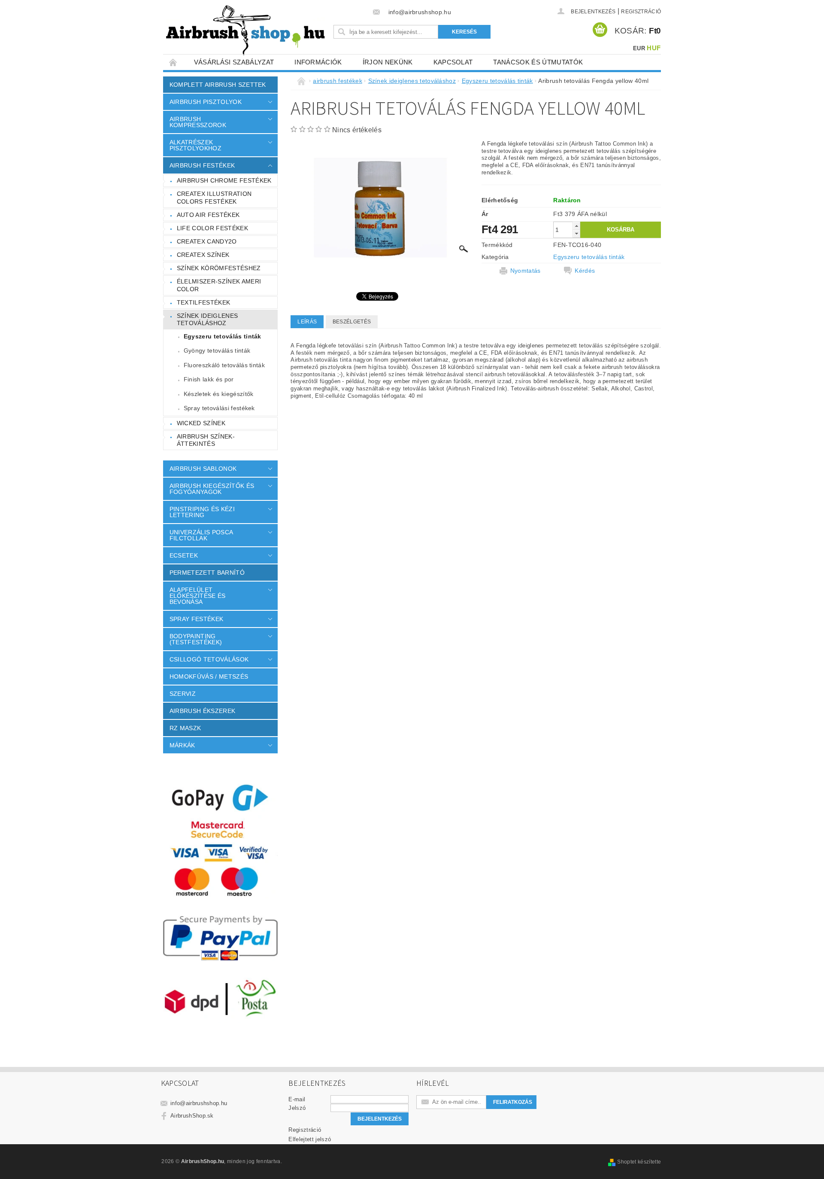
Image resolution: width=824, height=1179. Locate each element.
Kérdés (585, 270)
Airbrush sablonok (203, 468)
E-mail (296, 1099)
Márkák (182, 745)
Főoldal (173, 62)
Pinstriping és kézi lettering (202, 512)
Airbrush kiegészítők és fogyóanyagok (212, 488)
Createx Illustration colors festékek (214, 197)
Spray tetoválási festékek (219, 408)
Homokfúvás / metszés (209, 676)
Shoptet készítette (639, 1162)
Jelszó (297, 1108)
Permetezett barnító (207, 572)
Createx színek (203, 254)
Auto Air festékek (208, 214)
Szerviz (183, 693)
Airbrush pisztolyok (206, 101)
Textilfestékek (203, 302)
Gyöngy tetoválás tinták (217, 350)
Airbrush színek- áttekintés (206, 440)
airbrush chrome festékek (224, 180)
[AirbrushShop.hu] (245, 30)
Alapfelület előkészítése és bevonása (198, 595)
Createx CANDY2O (207, 241)
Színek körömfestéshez (219, 268)
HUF (653, 48)
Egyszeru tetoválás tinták (222, 336)
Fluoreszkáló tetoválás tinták (224, 365)
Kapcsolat (453, 62)
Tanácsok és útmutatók (538, 62)
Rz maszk (185, 728)
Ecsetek (184, 555)
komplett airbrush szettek (218, 84)
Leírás (307, 322)
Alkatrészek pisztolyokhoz (195, 145)
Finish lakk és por (209, 379)
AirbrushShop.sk (192, 1115)
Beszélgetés (352, 322)
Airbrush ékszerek (202, 710)
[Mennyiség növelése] (576, 226)
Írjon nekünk (388, 62)
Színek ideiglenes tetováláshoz (207, 319)
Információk (318, 62)
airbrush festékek (202, 165)
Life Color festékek (212, 228)
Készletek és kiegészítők (219, 393)
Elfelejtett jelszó (309, 1139)
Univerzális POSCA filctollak (201, 535)
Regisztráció (641, 12)
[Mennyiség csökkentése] (576, 233)
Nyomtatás (525, 270)
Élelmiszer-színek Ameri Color (219, 285)
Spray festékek (196, 618)
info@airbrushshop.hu (198, 1103)
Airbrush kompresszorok (198, 122)
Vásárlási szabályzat (234, 62)
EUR (639, 48)
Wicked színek (201, 423)
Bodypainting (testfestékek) (196, 639)
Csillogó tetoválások (209, 659)
